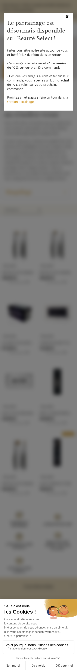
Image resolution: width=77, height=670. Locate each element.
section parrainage (20, 101)
